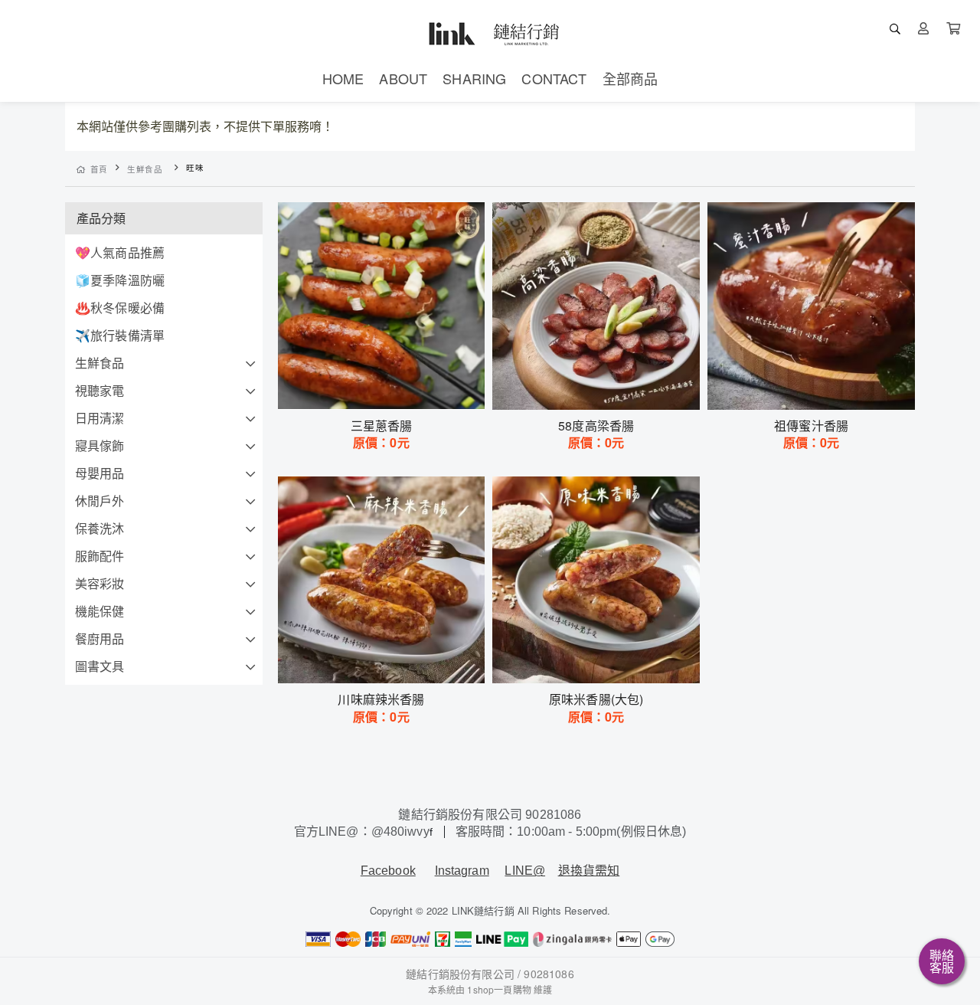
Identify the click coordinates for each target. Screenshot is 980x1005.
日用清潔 (100, 418)
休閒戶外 (100, 500)
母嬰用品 (100, 473)
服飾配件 (100, 556)
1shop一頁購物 (499, 989)
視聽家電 (100, 390)
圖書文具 (100, 666)
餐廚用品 (100, 638)
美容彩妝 (100, 583)
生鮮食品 (145, 169)
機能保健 (100, 611)
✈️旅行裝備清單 (120, 335)
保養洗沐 (100, 528)
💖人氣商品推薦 (120, 252)
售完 (381, 388)
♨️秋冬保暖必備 (120, 307)
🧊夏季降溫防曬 (120, 280)
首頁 (99, 169)
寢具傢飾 (100, 445)
